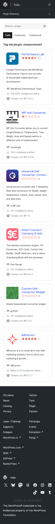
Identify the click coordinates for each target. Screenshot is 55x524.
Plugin (32, 406)
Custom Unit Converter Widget (33, 290)
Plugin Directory (11, 14)
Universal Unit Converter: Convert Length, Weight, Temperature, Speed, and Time (34, 173)
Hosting (7, 406)
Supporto (8, 426)
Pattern (33, 411)
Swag (33, 437)
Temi (31, 400)
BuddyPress (11, 463)
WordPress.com (13, 447)
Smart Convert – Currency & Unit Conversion (32, 231)
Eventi (32, 426)
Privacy (7, 411)
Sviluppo (7, 432)
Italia (13, 477)
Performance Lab (33, 54)
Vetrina (33, 395)
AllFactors (28, 335)
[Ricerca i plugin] (44, 26)
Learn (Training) (12, 421)
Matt (7, 453)
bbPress (9, 458)
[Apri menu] (50, 4)
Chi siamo (8, 395)
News (6, 400)
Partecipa (34, 421)
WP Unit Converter (34, 112)
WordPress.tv (12, 437)
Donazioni (36, 432)
